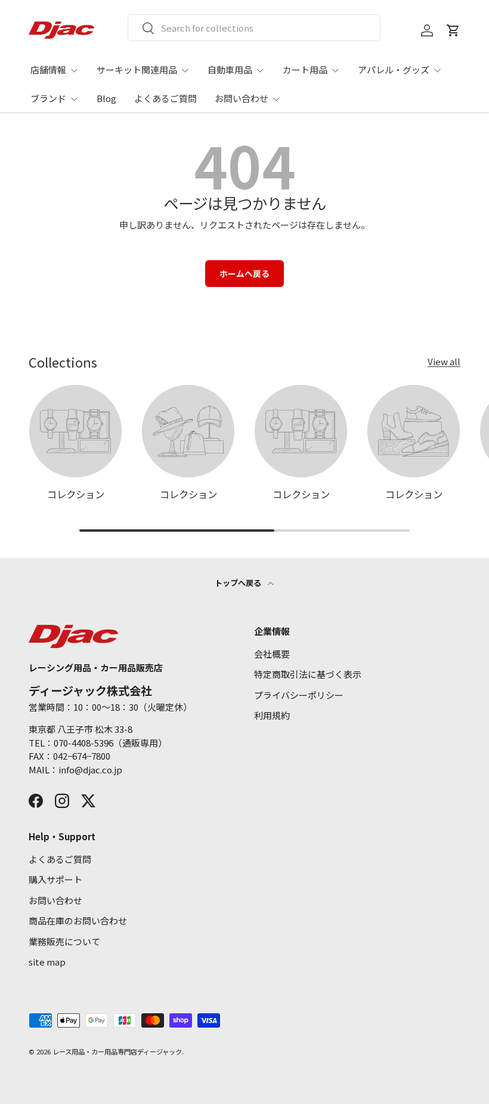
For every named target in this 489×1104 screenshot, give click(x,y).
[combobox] (254, 28)
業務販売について (64, 941)
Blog (106, 98)
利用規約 (272, 715)
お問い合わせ (55, 900)
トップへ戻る (239, 582)
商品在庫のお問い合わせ (78, 920)
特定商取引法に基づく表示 (307, 674)
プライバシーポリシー (298, 695)
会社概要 (272, 653)
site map (47, 961)
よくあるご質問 (165, 98)
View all (444, 361)
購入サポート (55, 879)
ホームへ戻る (244, 273)
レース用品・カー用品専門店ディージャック (117, 1051)
